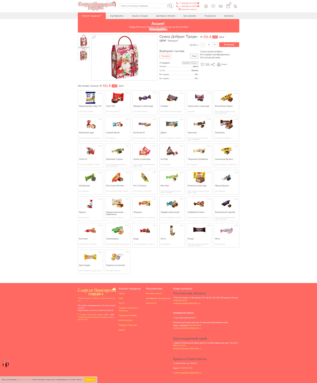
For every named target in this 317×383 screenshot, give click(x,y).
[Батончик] (90, 230)
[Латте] (172, 230)
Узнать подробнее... (158, 29)
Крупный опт (151, 303)
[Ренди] (199, 230)
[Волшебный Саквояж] (226, 204)
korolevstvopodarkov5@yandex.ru (187, 348)
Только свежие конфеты (211, 51)
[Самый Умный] (117, 124)
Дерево (122, 330)
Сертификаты (116, 15)
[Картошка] (199, 124)
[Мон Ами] (172, 177)
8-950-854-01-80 (180, 300)
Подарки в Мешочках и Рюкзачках (129, 309)
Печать (224, 64)
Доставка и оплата (154, 293)
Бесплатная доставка (210, 57)
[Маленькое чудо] (90, 124)
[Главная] (97, 1)
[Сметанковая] (117, 230)
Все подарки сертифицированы (215, 54)
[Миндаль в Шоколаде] (145, 98)
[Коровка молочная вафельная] (117, 204)
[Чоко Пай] (117, 98)
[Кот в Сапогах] (145, 177)
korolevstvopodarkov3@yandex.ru (187, 373)
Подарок (5, 368)
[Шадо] (145, 230)
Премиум (165, 56)
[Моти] (226, 230)
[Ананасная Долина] (226, 151)
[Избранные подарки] (213, 6)
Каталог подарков (91, 15)
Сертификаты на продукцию (158, 298)
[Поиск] (170, 6)
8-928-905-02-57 (186, 368)
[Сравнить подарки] (220, 6)
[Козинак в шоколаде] (199, 177)
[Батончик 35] (145, 124)
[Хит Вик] (172, 151)
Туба (121, 298)
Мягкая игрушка (125, 320)
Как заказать (189, 15)
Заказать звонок (189, 9)
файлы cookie (23, 380)
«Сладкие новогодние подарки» (92, 315)
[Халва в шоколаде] (145, 151)
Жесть (121, 303)
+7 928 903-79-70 (186, 3)
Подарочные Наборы (128, 315)
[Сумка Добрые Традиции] (124, 57)
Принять (90, 380)
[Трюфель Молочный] (172, 204)
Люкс (194, 56)
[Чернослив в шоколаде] (199, 98)
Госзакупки (210, 15)
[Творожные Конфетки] (199, 151)
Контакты (229, 15)
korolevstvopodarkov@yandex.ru (186, 303)
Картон (195, 66)
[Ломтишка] (226, 124)
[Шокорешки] (90, 177)
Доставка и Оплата (165, 15)
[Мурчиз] (90, 204)
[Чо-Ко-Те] (90, 151)
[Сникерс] (172, 98)
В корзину (229, 44)
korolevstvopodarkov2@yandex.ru (187, 328)
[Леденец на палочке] (117, 257)
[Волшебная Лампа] (226, 98)
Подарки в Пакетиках (128, 325)
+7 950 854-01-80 (186, 6)
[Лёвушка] (145, 204)
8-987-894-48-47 (194, 325)
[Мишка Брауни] (226, 177)
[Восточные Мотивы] (117, 177)
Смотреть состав (189, 63)
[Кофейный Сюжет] (199, 204)
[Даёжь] (172, 124)
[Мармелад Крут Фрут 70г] (90, 98)
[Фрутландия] (90, 257)
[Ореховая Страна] (117, 151)
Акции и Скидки (140, 15)
